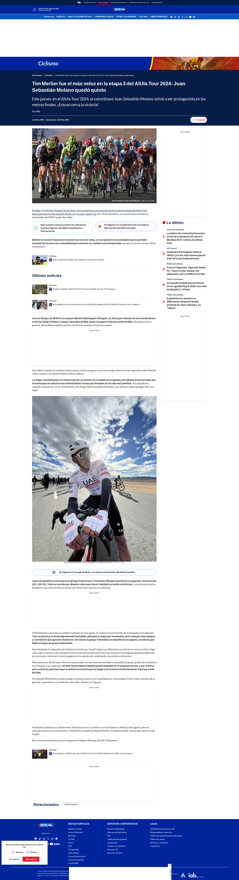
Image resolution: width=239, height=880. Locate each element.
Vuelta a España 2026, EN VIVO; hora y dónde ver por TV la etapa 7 (84, 289)
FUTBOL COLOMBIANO (126, 17)
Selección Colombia (175, 230)
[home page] (79, 2)
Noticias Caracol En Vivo (139, 2)
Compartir (201, 120)
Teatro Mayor (73, 853)
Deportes (20, 852)
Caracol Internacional (76, 856)
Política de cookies (157, 839)
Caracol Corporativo (76, 860)
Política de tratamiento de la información (166, 836)
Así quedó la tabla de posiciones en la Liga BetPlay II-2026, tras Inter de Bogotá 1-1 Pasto (187, 286)
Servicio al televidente (116, 829)
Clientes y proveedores (116, 846)
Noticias (33, 852)
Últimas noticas (90, 2)
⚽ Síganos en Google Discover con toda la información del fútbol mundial (126, 226)
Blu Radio (72, 836)
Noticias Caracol (74, 829)
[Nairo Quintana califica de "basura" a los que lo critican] (39, 260)
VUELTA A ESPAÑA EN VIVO (80, 17)
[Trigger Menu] (34, 9)
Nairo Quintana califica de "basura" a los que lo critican (78, 259)
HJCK (70, 843)
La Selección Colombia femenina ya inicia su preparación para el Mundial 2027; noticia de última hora (186, 238)
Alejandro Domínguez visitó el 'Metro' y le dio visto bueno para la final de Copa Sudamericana (186, 255)
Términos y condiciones (159, 843)
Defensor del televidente (117, 832)
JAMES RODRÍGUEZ (159, 17)
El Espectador (73, 850)
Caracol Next (73, 863)
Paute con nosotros (114, 853)
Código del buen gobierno (117, 839)
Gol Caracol (103, 2)
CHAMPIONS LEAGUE (104, 17)
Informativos (157, 2)
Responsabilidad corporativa (161, 832)
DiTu (70, 846)
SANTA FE (60, 17)
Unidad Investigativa (119, 2)
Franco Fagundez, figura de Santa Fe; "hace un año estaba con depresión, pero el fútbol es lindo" (186, 270)
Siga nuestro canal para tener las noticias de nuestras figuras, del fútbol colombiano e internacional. (63, 227)
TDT (109, 836)
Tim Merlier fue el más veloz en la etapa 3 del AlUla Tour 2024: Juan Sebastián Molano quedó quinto (94, 75)
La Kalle (71, 839)
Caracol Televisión (75, 832)
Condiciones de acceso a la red (162, 829)
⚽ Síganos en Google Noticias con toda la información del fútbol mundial (97, 572)
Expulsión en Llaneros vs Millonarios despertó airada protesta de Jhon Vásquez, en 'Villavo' (184, 303)
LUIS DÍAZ (143, 17)
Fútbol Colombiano (175, 264)
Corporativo (155, 846)
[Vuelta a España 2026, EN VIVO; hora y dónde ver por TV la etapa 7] (39, 289)
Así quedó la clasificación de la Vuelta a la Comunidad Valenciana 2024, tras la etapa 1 (93, 753)
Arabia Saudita (71, 804)
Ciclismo (48, 75)
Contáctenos (112, 843)
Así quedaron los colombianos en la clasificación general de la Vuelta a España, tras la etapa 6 (96, 304)
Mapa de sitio (112, 850)
